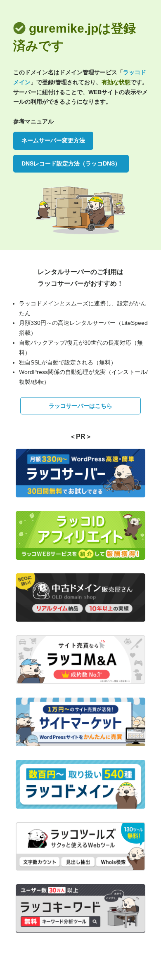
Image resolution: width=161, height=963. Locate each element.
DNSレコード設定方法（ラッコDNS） (71, 163)
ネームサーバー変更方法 (53, 140)
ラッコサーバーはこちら (80, 405)
